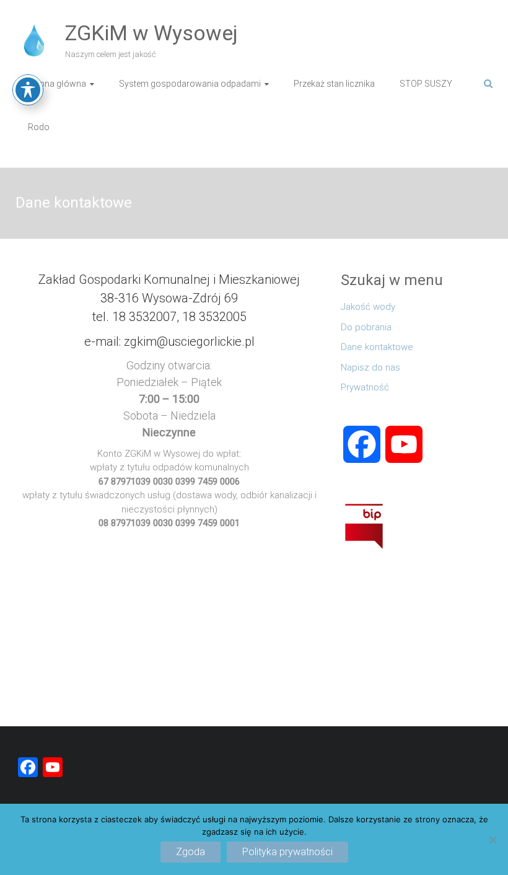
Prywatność (365, 387)
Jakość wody (368, 306)
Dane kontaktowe (377, 347)
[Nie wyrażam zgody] (492, 839)
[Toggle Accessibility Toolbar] (28, 90)
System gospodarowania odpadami (190, 84)
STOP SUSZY (426, 84)
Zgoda (190, 852)
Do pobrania (366, 327)
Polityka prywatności (287, 852)
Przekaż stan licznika (334, 84)
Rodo (39, 127)
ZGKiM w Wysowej (151, 32)
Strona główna (57, 84)
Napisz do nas (370, 367)
